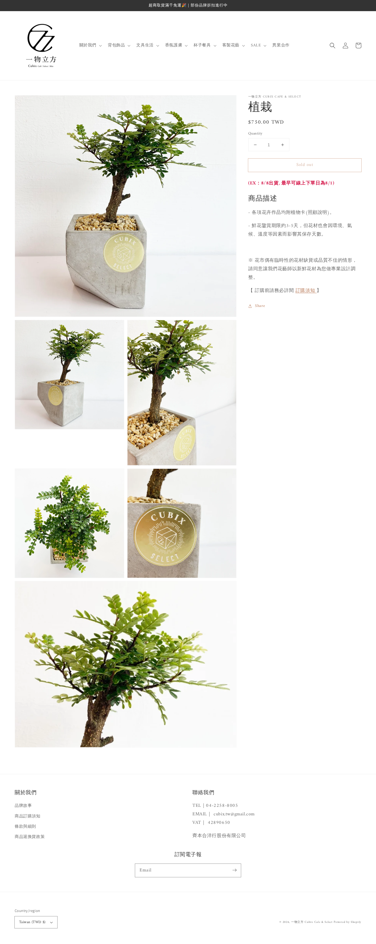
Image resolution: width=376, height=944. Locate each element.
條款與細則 (25, 826)
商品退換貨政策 (30, 837)
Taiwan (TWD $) (32, 922)
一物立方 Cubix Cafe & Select (312, 922)
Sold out (304, 165)
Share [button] (260, 306)
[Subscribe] (234, 870)
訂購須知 (305, 291)
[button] (332, 45)
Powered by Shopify (347, 922)
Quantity (255, 134)
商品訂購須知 (28, 816)
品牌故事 (23, 805)
